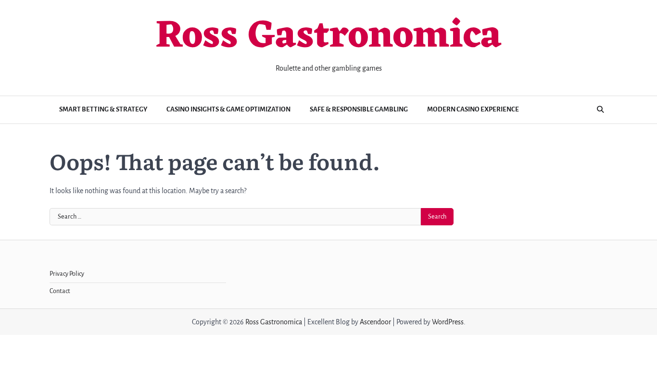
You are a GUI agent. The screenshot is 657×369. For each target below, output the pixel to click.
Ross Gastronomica (328, 37)
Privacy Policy (67, 274)
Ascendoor (375, 322)
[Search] (600, 109)
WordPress (448, 322)
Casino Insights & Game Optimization (228, 109)
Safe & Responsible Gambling (359, 109)
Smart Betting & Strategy (103, 109)
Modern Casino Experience (473, 109)
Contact (60, 291)
